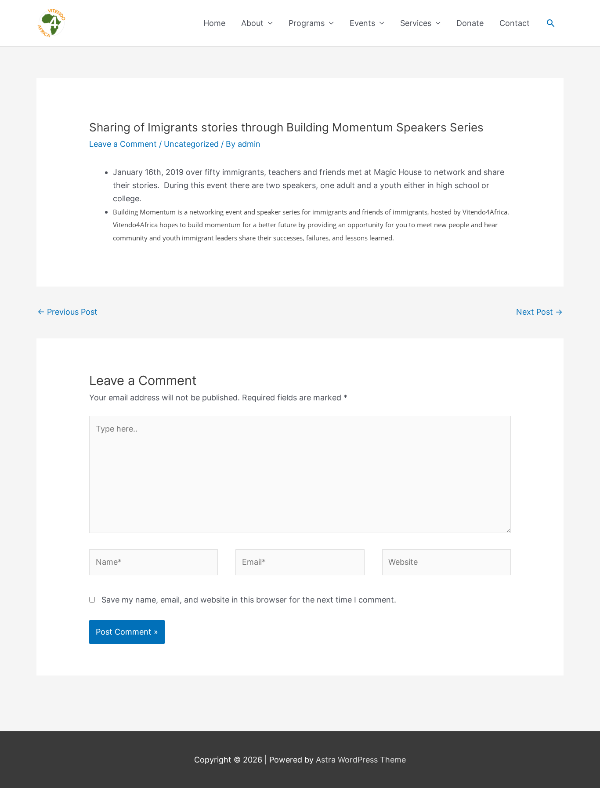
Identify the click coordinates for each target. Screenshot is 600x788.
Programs (307, 23)
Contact (514, 23)
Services (415, 23)
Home (214, 23)
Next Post (539, 311)
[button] (551, 23)
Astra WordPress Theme (361, 759)
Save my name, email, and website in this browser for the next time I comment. (248, 599)
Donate (470, 23)
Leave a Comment (123, 144)
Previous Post (67, 311)
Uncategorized (191, 144)
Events (362, 23)
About (252, 23)
